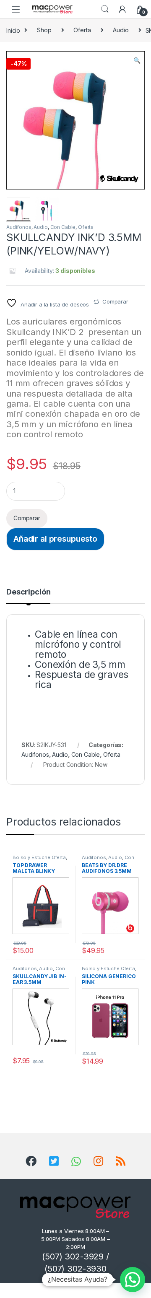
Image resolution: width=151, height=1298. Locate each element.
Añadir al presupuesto (55, 539)
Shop (44, 30)
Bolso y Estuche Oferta (39, 857)
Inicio (13, 30)
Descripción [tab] (28, 592)
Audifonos (18, 227)
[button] (137, 60)
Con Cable (63, 227)
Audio (120, 30)
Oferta (82, 30)
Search (104, 9)
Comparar (115, 301)
